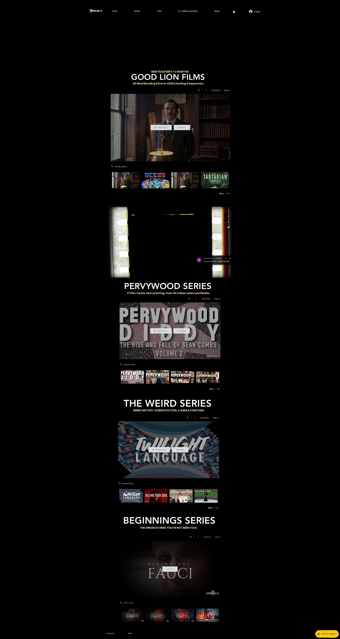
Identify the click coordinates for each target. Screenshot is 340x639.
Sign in (227, 90)
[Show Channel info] (206, 90)
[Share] (198, 90)
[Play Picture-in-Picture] (224, 274)
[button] (115, 11)
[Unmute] (115, 274)
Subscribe (216, 90)
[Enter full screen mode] (229, 274)
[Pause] (110, 274)
